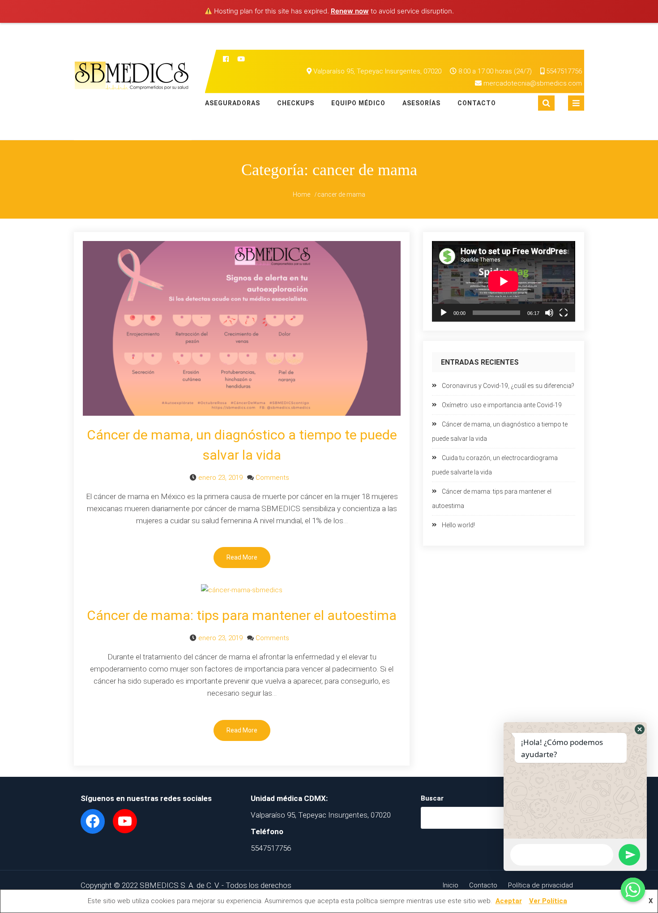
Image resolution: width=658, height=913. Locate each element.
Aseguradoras (232, 103)
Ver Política (548, 901)
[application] (503, 281)
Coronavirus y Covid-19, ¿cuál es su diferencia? (508, 385)
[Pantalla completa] (563, 312)
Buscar (432, 798)
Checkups (295, 103)
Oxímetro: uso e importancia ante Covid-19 (502, 405)
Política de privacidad (540, 885)
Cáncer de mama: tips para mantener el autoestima (242, 615)
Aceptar (509, 901)
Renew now (350, 11)
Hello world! (458, 525)
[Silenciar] (549, 312)
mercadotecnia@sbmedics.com (532, 83)
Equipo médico (358, 103)
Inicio (450, 885)
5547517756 (563, 71)
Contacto (476, 103)
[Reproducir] (443, 312)
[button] (640, 729)
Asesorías (421, 103)
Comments (272, 478)
